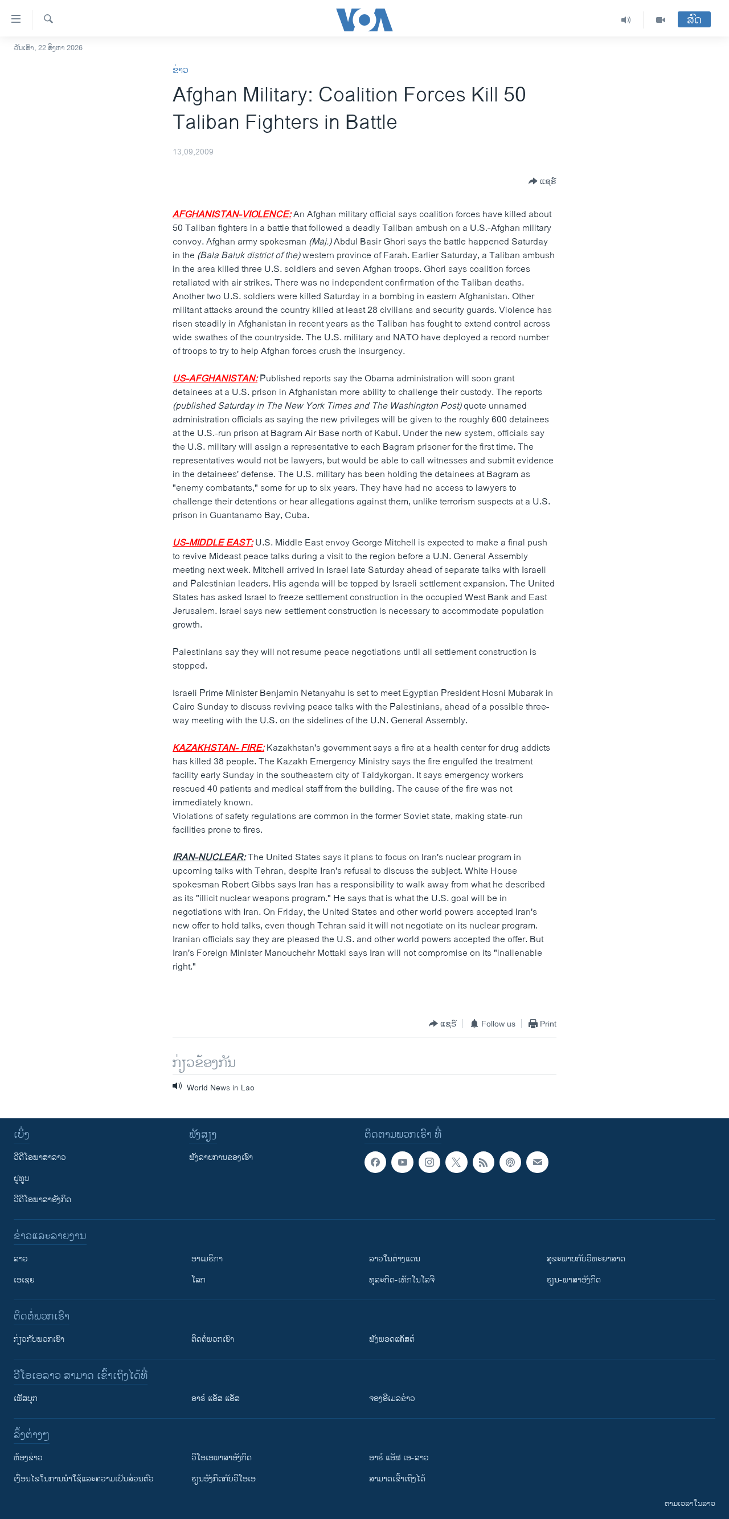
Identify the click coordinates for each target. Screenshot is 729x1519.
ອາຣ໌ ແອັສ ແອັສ (215, 1398)
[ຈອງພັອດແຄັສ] (537, 1162)
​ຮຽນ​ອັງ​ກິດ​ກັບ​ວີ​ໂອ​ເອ (223, 1479)
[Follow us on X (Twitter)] (456, 1162)
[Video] (661, 19)
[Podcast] (510, 1162)
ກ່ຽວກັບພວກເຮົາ (39, 1339)
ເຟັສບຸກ (26, 1398)
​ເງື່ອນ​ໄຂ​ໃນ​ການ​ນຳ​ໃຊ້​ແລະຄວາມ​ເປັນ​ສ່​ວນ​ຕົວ (84, 1479)
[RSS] (483, 1162)
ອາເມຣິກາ (207, 1259)
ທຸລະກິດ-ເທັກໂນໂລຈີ (402, 1280)
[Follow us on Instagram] (429, 1162)
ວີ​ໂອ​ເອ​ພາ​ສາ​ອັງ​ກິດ (221, 1458)
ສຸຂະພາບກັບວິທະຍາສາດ (586, 1259)
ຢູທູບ (22, 1178)
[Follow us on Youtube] (402, 1162)
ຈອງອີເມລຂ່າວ (392, 1398)
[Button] (542, 181)
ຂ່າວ (181, 70)
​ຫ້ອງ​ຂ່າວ (28, 1458)
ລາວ (21, 1259)
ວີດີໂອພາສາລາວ (40, 1157)
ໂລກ (198, 1280)
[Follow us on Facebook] (375, 1162)
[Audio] (626, 19)
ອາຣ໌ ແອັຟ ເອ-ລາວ (399, 1458)
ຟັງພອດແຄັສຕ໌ (392, 1339)
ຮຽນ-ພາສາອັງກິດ (574, 1280)
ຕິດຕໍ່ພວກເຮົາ (212, 1339)
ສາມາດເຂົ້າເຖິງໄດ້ (397, 1479)
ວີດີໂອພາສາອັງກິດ (42, 1200)
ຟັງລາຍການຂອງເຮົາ (221, 1157)
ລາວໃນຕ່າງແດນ (394, 1259)
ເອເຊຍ (24, 1280)
